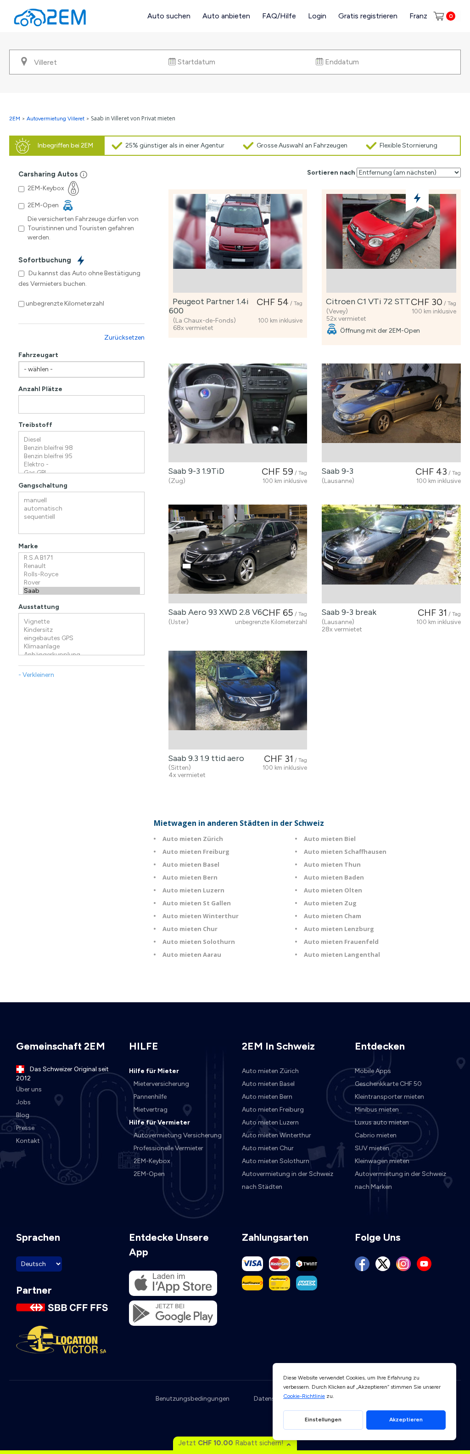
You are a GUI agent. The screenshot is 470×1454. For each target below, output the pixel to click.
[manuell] (81, 500)
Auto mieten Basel (190, 864)
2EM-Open (149, 1174)
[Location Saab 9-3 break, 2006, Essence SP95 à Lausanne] (391, 554)
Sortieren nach (331, 172)
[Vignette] (81, 622)
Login (317, 15)
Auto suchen (168, 15)
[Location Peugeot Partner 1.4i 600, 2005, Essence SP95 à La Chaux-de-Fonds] (238, 243)
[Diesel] (81, 440)
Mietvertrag (151, 1109)
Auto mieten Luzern (193, 890)
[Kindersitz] (81, 630)
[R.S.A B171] (81, 558)
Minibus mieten (377, 1109)
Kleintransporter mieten (389, 1097)
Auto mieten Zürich (192, 839)
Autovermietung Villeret (55, 118)
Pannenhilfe (150, 1097)
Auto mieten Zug (330, 903)
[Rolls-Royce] (81, 574)
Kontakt (28, 1141)
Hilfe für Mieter (154, 1071)
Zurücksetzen (124, 337)
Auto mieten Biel (330, 839)
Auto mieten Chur (190, 929)
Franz (418, 15)
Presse (25, 1128)
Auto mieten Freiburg (195, 851)
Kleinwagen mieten (382, 1161)
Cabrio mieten (376, 1135)
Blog (22, 1115)
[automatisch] (81, 509)
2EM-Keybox (152, 1161)
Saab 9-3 (335, 471)
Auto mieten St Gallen (196, 903)
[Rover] (81, 583)
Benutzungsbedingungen (192, 1399)
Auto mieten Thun (332, 864)
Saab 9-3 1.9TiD (194, 471)
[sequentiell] (81, 517)
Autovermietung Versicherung (178, 1135)
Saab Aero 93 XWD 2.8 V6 (213, 612)
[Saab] (81, 591)
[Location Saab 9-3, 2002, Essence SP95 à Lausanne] (391, 413)
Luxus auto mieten (382, 1122)
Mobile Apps (373, 1071)
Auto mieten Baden (334, 877)
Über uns (29, 1089)
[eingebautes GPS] (81, 638)
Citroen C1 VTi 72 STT (366, 301)
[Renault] (81, 566)
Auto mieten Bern (190, 877)
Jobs (23, 1102)
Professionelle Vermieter (168, 1148)
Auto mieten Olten (333, 890)
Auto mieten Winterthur (200, 916)
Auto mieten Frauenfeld (341, 941)
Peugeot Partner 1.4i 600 (209, 306)
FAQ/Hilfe (279, 15)
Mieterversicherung (161, 1084)
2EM (14, 118)
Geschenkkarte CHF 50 (388, 1084)
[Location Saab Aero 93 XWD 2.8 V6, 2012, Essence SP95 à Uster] (238, 554)
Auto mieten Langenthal (342, 954)
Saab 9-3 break (347, 612)
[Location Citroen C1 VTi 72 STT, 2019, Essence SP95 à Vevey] (391, 243)
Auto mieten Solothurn (198, 941)
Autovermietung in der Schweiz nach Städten (287, 1180)
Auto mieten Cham (332, 916)
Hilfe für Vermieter (159, 1122)
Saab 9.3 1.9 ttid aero (204, 758)
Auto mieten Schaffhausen (345, 851)
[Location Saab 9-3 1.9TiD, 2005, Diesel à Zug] (238, 413)
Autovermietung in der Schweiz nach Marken (400, 1180)
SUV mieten (372, 1148)
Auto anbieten (226, 15)
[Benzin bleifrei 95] (81, 456)
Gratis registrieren (367, 15)
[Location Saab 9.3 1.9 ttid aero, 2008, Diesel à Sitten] (238, 700)
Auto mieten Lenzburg (339, 929)
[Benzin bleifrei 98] (81, 448)
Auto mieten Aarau (191, 954)
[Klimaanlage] (81, 646)
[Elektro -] (81, 464)
